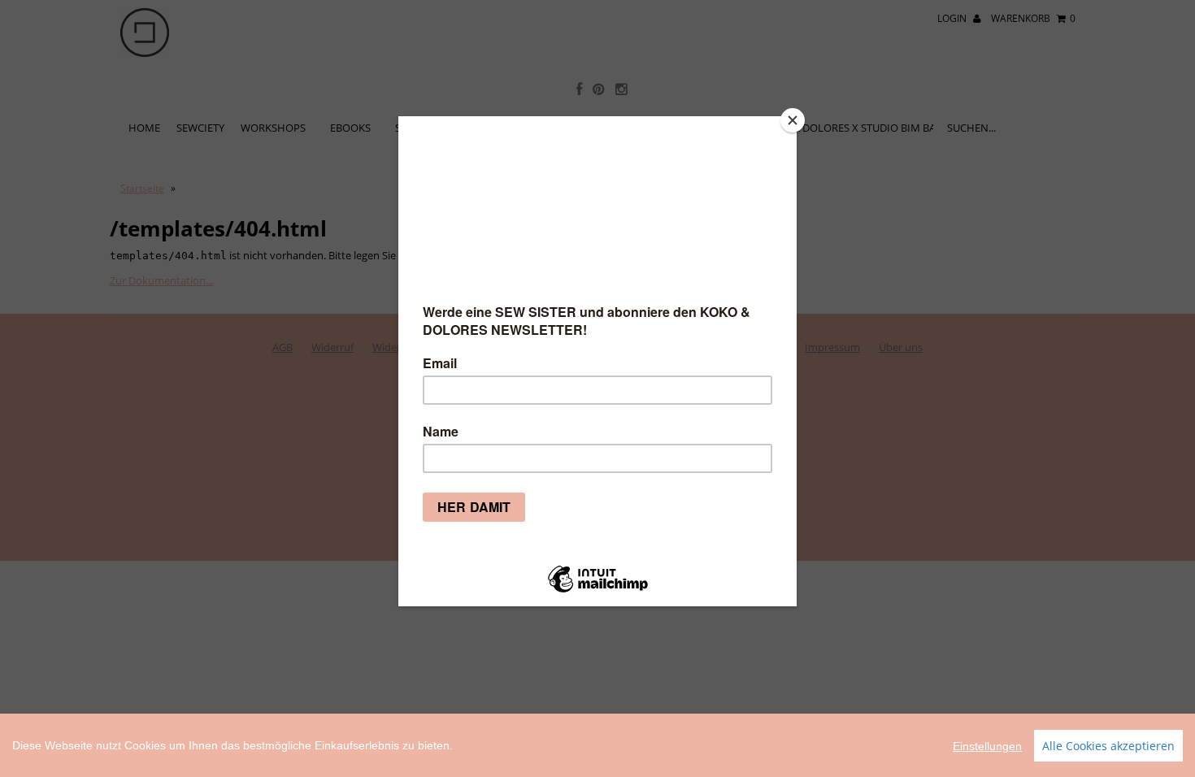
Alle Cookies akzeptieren (1108, 745)
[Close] (792, 120)
